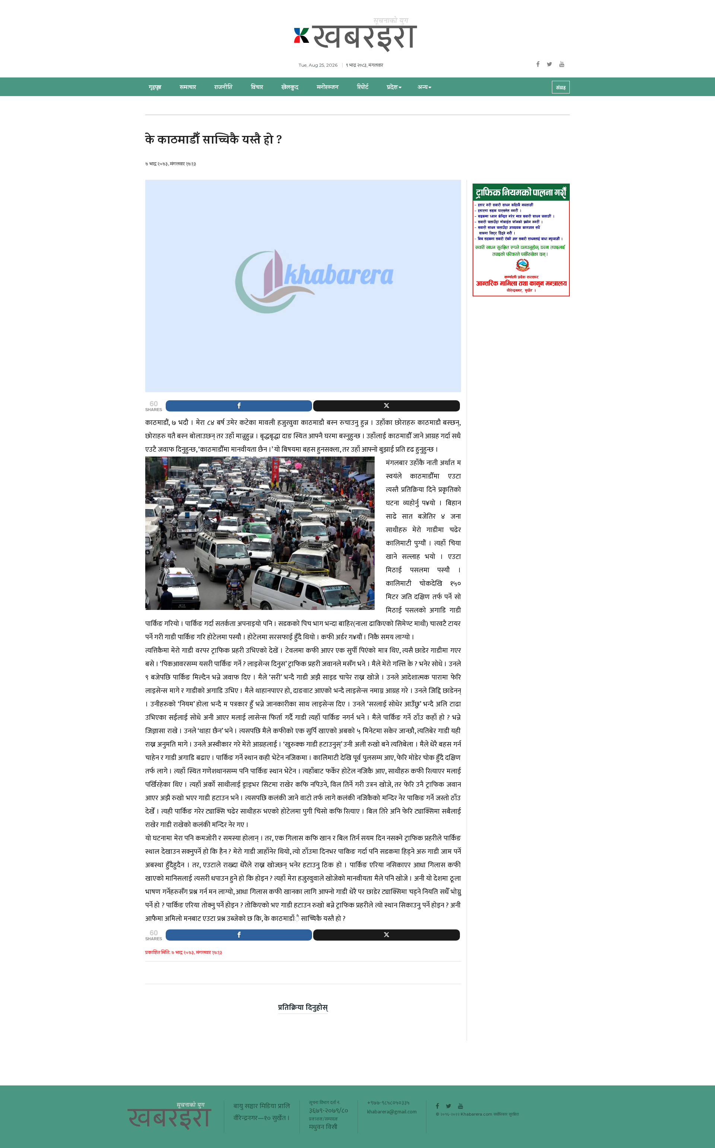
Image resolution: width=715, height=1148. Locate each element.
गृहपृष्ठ (155, 88)
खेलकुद (290, 88)
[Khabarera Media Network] (365, 34)
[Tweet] (386, 405)
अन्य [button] (422, 88)
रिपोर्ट (362, 88)
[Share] (239, 405)
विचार (257, 88)
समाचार (188, 88)
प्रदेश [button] (392, 88)
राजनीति (223, 88)
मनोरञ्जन (328, 88)
